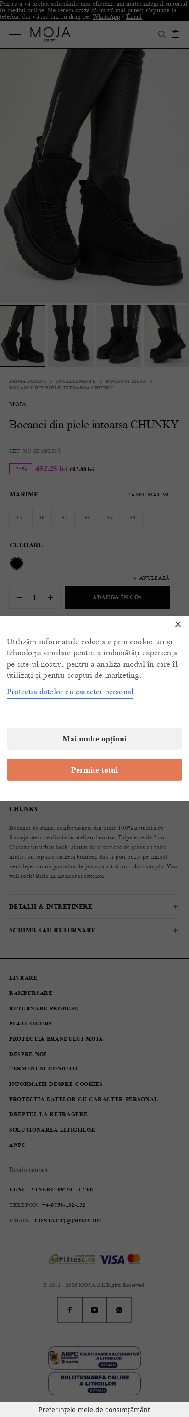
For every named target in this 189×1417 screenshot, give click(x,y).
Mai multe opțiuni (94, 738)
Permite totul (94, 769)
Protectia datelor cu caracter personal (70, 691)
